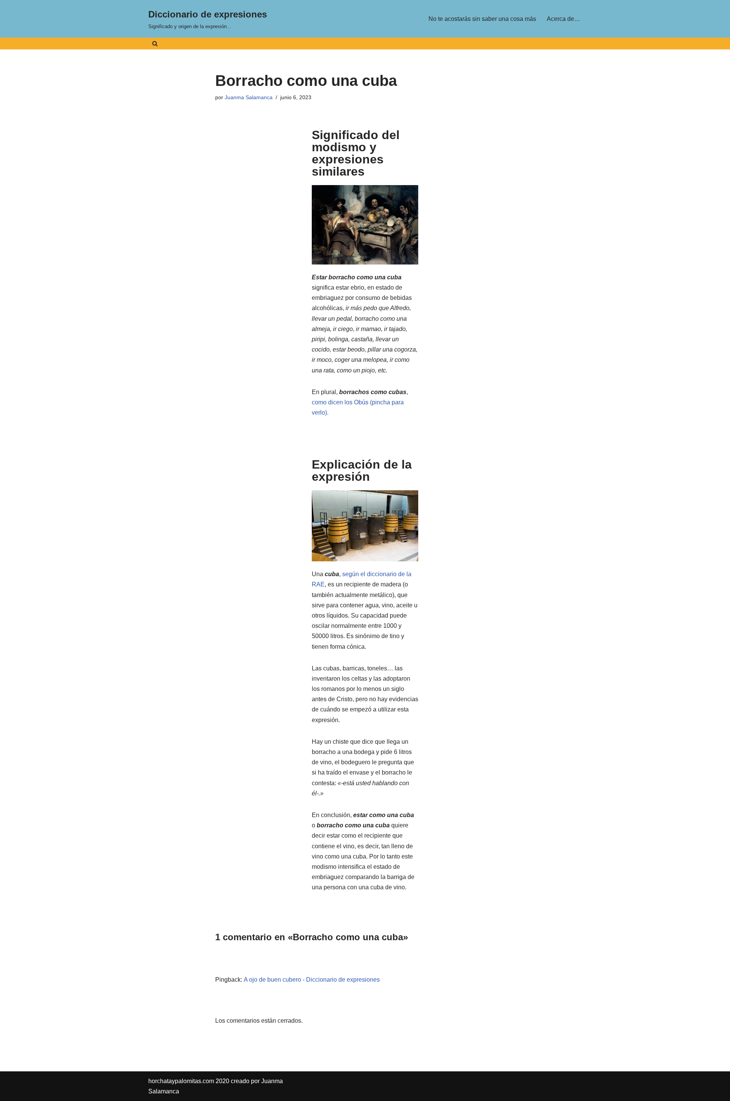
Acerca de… (563, 19)
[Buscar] (155, 43)
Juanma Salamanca (249, 97)
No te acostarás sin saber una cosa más (482, 19)
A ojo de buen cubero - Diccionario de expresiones (312, 979)
